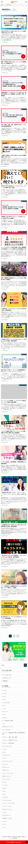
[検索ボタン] (26, 2)
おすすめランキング (7, 677)
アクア (4, 696)
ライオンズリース (7, 815)
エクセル (5, 717)
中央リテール (6, 770)
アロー (4, 705)
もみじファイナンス (7, 809)
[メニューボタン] (2, 2)
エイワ (4, 714)
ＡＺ (4, 723)
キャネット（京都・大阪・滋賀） (10, 737)
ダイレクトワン (6, 767)
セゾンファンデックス (8, 761)
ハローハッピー (6, 779)
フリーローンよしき (7, 800)
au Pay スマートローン (8, 726)
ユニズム (5, 812)
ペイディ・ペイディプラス (9, 803)
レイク (4, 824)
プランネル (5, 797)
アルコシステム (6, 702)
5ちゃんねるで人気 (7, 675)
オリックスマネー (7, 729)
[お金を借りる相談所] (14, 2)
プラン (4, 794)
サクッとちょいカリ (7, 746)
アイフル (5, 693)
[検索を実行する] (25, 665)
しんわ (4, 752)
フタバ (4, 791)
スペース (5, 758)
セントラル (5, 764)
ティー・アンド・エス (8, 773)
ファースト (5, 785)
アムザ (4, 699)
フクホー (5, 788)
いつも (4, 708)
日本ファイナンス (7, 776)
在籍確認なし (6, 681)
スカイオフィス (6, 755)
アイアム (5, 690)
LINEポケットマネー (7, 818)
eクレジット (5, 711)
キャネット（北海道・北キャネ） (10, 740)
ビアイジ (5, 782)
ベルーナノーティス (7, 806)
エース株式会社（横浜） (8, 720)
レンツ (4, 827)
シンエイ (5, 749)
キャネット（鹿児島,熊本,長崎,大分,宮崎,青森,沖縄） (14, 733)
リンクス (5, 821)
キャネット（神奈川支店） (9, 743)
